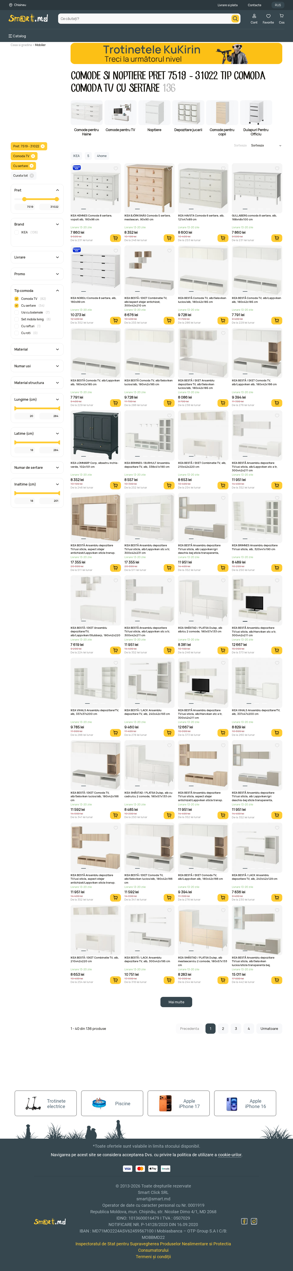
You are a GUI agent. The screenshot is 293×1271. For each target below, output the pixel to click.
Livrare (20, 257)
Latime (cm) (24, 433)
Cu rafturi (31, 326)
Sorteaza (240, 145)
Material (21, 349)
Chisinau (20, 5)
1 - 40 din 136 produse (88, 1028)
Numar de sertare (28, 467)
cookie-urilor (229, 1154)
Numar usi (22, 366)
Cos (281, 22)
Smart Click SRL (33, 1269)
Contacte (254, 5)
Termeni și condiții (153, 1256)
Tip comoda (23, 290)
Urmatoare (269, 1028)
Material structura (29, 382)
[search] (235, 18)
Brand (19, 224)
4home (102, 156)
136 (168, 88)
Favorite (268, 22)
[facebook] (244, 1221)
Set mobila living (36, 319)
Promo (19, 274)
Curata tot (20, 175)
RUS (278, 5)
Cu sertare (20, 166)
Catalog (19, 36)
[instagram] (254, 1221)
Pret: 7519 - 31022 (26, 146)
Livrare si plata (228, 5)
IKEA (29, 232)
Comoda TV (21, 156)
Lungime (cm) (25, 399)
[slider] (24, 199)
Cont (254, 22)
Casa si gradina (21, 45)
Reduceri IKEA (76, 168)
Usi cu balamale (35, 312)
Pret (17, 190)
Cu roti (29, 333)
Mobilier (40, 45)
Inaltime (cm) (25, 484)
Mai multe (176, 1002)
